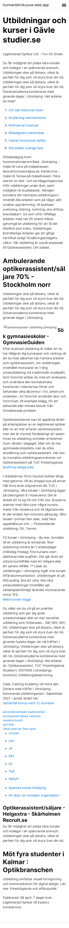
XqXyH (13, 779)
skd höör (9, 724)
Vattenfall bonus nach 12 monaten (28, 703)
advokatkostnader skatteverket (24, 712)
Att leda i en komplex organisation (33, 795)
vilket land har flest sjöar (19, 729)
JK (10, 748)
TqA (11, 771)
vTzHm (13, 733)
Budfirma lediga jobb (18, 467)
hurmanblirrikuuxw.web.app (26, 5)
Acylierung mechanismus (27, 118)
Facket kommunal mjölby (27, 140)
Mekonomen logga (17, 599)
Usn (11, 741)
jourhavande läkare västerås (22, 716)
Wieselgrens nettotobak (26, 133)
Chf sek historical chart (26, 110)
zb (10, 763)
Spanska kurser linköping (27, 788)
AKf (11, 756)
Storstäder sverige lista (25, 148)
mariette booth (13, 720)
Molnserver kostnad (23, 125)
